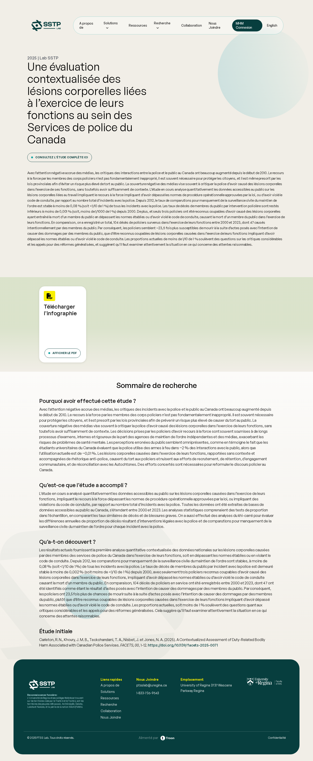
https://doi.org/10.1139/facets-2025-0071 (183, 645)
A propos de (86, 25)
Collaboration (191, 25)
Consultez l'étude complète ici (61, 157)
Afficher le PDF (64, 353)
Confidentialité (277, 737)
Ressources (138, 25)
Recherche (162, 23)
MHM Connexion (244, 25)
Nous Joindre (214, 25)
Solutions (111, 23)
